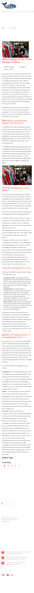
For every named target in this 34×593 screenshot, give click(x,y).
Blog (2, 539)
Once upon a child (21, 278)
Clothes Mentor (5, 530)
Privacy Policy (4, 543)
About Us (3, 536)
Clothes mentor (19, 289)
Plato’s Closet (17, 302)
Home (3, 28)
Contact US (4, 533)
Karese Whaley (10, 67)
